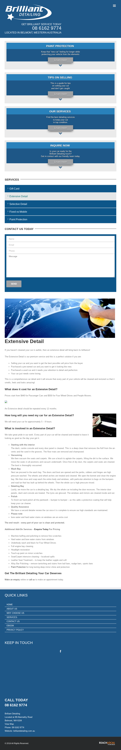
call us (32, 579)
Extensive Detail (18, 196)
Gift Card (14, 188)
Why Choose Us (15, 613)
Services (12, 617)
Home (10, 604)
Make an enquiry (12, 579)
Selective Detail (18, 204)
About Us (12, 609)
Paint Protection (18, 219)
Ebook (10, 625)
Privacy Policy (15, 630)
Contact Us (13, 621)
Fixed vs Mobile (18, 211)
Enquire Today (41, 529)
